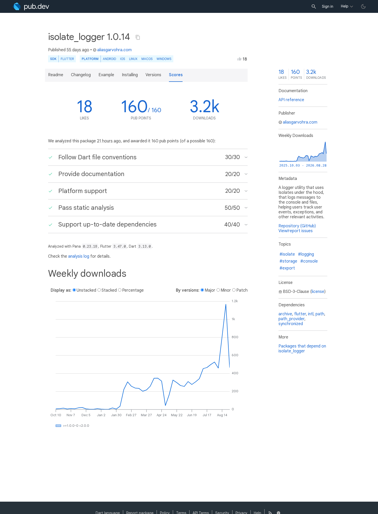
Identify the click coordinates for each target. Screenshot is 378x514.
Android (109, 59)
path (320, 314)
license (318, 291)
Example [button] (106, 74)
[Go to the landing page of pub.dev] (31, 6)
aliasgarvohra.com (114, 50)
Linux (133, 59)
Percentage (133, 290)
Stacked (109, 290)
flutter (300, 314)
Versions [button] (153, 74)
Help (344, 6)
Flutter (67, 59)
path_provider (291, 318)
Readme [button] (55, 74)
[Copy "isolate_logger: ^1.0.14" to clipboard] (137, 37)
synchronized (290, 323)
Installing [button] (130, 74)
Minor (226, 290)
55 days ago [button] (78, 50)
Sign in (327, 6)
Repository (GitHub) (297, 226)
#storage (288, 261)
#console (309, 261)
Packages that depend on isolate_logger (302, 349)
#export (287, 268)
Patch (242, 290)
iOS (122, 59)
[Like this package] (239, 58)
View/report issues (295, 230)
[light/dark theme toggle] (363, 6)
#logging (306, 254)
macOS (146, 59)
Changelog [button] (81, 74)
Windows (164, 59)
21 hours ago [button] (109, 141)
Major (210, 290)
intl (310, 314)
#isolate (287, 254)
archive (285, 314)
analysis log (78, 256)
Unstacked (86, 290)
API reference (291, 99)
